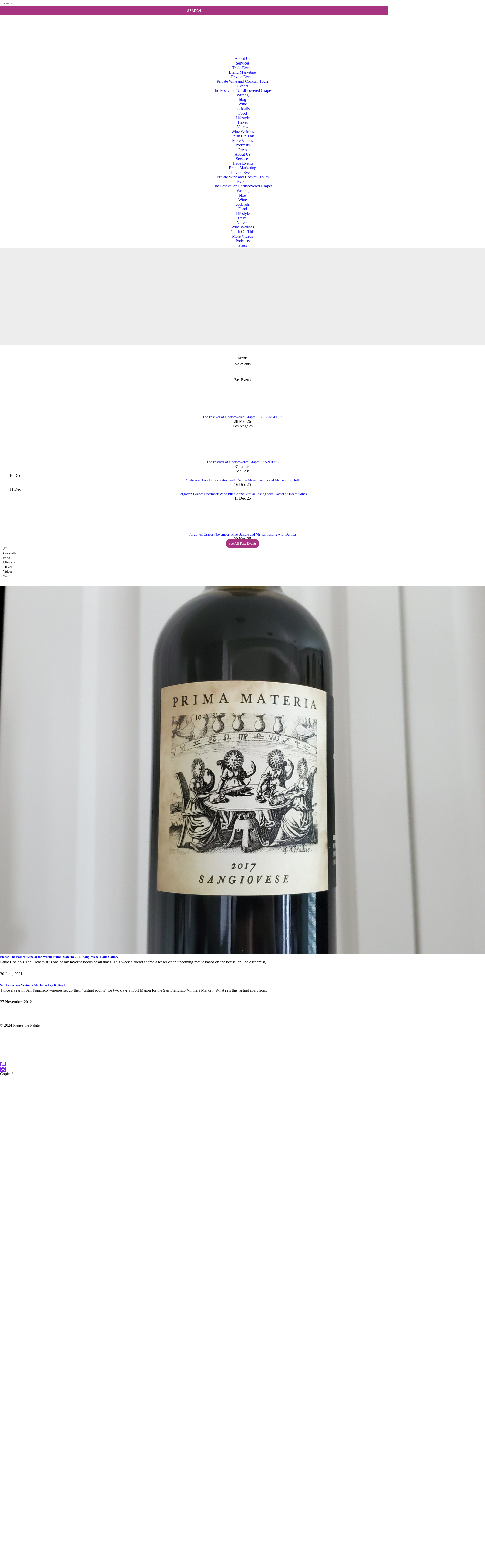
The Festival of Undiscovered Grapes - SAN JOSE (242, 462)
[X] (242, 1560)
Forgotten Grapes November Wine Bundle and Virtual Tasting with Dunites (242, 534)
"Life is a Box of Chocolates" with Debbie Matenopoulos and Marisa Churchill (242, 480)
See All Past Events (242, 543)
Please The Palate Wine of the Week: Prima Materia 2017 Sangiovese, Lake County (59, 957)
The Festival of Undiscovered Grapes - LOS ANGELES (242, 417)
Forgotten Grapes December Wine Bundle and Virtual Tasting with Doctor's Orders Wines (242, 494)
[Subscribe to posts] (437, 24)
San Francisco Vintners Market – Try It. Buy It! (33, 985)
